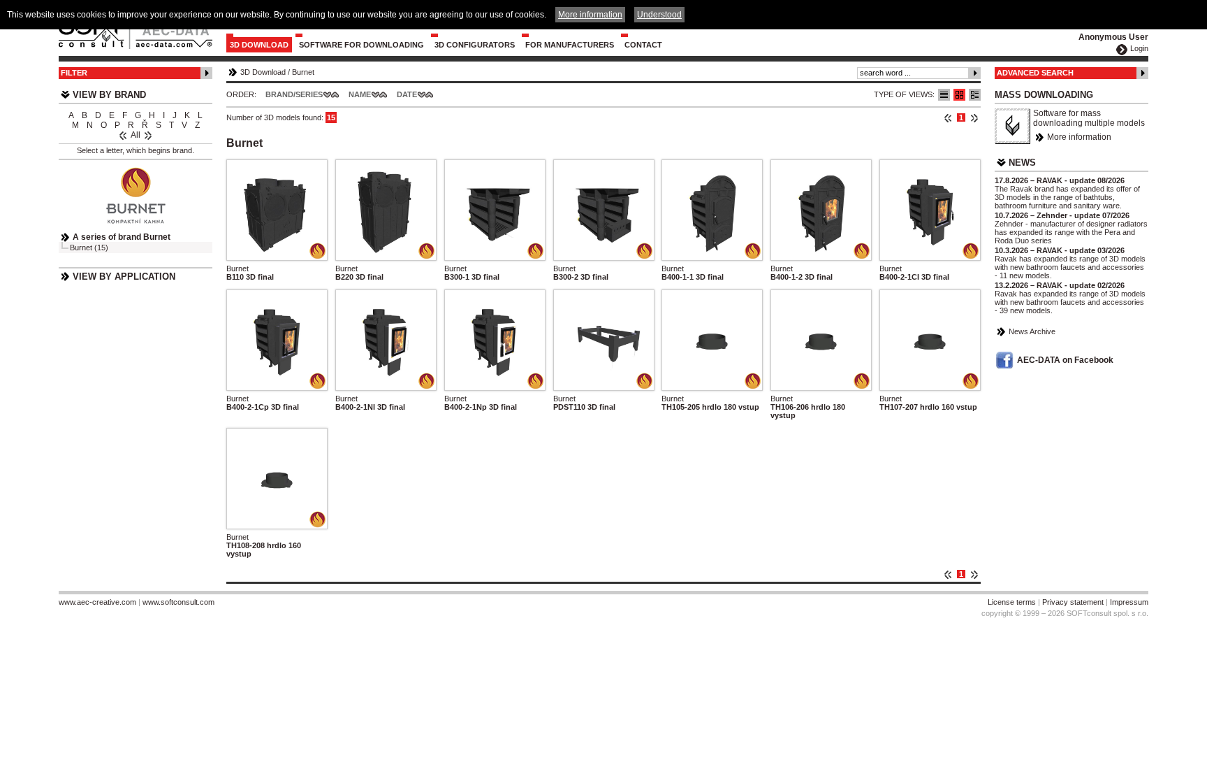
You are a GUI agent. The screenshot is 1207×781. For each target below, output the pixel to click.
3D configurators (474, 45)
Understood (659, 15)
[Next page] (974, 117)
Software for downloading (361, 45)
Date (407, 94)
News (1022, 162)
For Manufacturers (569, 45)
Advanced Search (1035, 73)
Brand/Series (294, 94)
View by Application (124, 276)
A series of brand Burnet (121, 237)
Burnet (303, 72)
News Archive (1032, 331)
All (135, 135)
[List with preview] (959, 95)
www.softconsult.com (178, 602)
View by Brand (109, 94)
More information (1079, 137)
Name (360, 94)
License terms (1012, 602)
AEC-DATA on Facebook (1065, 360)
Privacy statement (1073, 602)
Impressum (1129, 602)
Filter (74, 73)
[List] (944, 95)
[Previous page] (948, 117)
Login (1139, 48)
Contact (643, 45)
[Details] (975, 95)
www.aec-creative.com (97, 602)
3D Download (259, 45)
